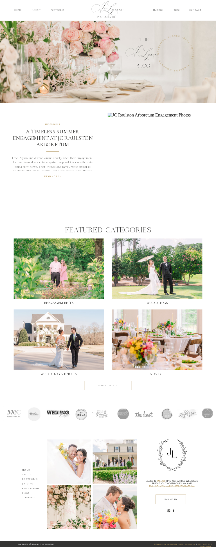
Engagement (52, 125)
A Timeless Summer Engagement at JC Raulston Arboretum (53, 138)
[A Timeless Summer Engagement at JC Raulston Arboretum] (157, 151)
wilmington (170, 544)
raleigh (158, 544)
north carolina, (186, 544)
